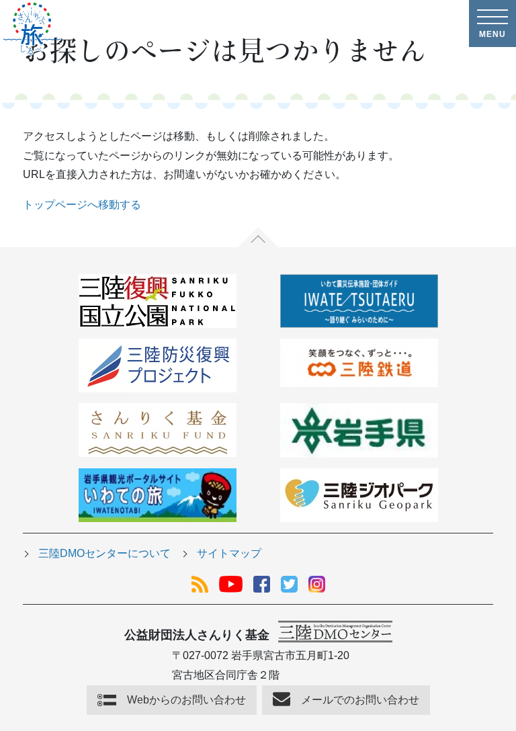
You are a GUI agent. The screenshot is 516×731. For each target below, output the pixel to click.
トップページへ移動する (82, 204)
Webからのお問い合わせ (186, 699)
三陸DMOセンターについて (104, 553)
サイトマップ (229, 553)
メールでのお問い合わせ (360, 699)
